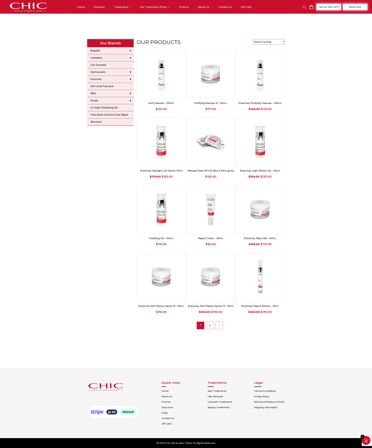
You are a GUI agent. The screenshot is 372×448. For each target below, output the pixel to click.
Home (81, 7)
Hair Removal (215, 396)
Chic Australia (98, 65)
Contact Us (225, 7)
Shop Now (167, 407)
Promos (184, 7)
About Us (203, 7)
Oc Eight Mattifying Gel (104, 107)
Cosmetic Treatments (220, 401)
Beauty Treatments (219, 407)
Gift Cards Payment (102, 86)
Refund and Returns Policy (269, 401)
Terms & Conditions (265, 391)
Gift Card (246, 7)
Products (99, 7)
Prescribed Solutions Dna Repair (109, 114)
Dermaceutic (110, 72)
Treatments (121, 7)
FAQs (165, 412)
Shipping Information (266, 407)
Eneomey (110, 79)
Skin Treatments (217, 391)
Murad (110, 100)
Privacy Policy (261, 396)
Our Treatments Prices (153, 7)
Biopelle (110, 50)
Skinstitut (96, 122)
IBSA (110, 93)
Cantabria (110, 58)
